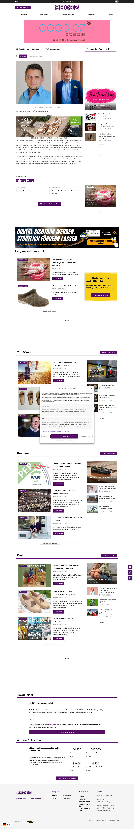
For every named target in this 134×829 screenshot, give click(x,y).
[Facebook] (17, 180)
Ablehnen (45, 436)
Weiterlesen (58, 278)
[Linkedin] (21, 180)
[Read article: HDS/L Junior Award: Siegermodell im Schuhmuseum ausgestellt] (92, 613)
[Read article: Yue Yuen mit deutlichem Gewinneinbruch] (34, 500)
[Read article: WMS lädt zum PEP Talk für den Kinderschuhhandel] (34, 473)
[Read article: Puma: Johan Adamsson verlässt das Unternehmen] (92, 489)
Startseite (24, 14)
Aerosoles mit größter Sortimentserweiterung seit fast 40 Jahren (106, 136)
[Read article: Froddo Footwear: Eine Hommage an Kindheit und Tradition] (100, 196)
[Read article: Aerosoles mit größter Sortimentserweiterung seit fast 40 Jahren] (90, 137)
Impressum (76, 440)
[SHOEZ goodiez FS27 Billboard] (67, 31)
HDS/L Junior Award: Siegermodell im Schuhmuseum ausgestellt (107, 612)
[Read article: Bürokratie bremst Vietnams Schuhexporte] (90, 117)
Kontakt (110, 14)
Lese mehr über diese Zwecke (63, 431)
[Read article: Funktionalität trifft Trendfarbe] (33, 295)
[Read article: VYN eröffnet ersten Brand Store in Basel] (34, 527)
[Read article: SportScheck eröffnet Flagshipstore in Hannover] (92, 499)
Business (23, 56)
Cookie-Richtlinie (59, 440)
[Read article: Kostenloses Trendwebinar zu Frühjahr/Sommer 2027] (34, 575)
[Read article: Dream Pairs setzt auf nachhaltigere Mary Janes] (34, 601)
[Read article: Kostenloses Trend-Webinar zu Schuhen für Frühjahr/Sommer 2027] (92, 591)
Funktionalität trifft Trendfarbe (65, 286)
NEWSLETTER (23, 7)
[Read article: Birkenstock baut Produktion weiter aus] (34, 398)
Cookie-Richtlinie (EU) (84, 805)
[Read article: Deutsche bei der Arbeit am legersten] (92, 602)
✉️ (130, 567)
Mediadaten (91, 14)
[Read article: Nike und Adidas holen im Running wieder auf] (34, 372)
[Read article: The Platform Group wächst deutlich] (34, 425)
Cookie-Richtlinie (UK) (84, 809)
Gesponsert (23, 260)
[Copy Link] (32, 180)
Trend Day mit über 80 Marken (96, 105)
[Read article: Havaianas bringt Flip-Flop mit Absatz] (102, 573)
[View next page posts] (102, 145)
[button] (92, 388)
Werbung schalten (84, 801)
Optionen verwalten (86, 436)
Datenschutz (111, 820)
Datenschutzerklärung (68, 440)
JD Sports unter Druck (94, 376)
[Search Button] (29, 1)
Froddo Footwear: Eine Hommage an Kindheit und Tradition (64, 262)
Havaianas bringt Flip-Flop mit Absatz (99, 579)
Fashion (22, 565)
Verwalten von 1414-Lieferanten (50, 431)
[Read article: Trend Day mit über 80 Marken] (100, 99)
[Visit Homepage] (67, 7)
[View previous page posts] (99, 145)
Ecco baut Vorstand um (106, 385)
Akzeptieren (64, 436)
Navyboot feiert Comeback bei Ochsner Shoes (102, 477)
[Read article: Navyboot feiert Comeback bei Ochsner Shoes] (102, 472)
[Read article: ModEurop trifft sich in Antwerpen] (34, 628)
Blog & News (44, 14)
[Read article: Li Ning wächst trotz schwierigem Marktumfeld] (90, 127)
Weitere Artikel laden (49, 311)
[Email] (28, 180)
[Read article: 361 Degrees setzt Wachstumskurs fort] (92, 509)
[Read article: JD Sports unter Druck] (102, 371)
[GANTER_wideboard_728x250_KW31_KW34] (49, 127)
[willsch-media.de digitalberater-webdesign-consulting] (67, 237)
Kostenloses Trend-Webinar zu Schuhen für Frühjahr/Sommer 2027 (108, 590)
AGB (117, 820)
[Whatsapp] (24, 180)
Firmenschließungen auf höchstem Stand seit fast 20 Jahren (107, 407)
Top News (23, 362)
